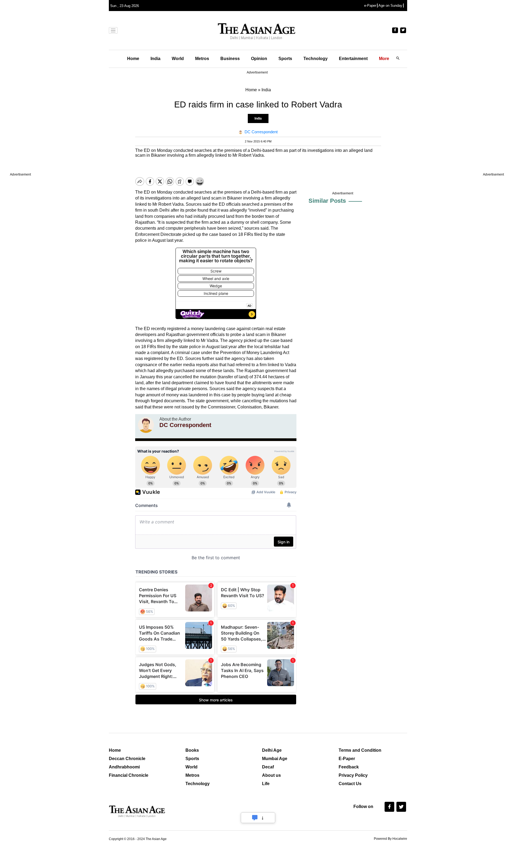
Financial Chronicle (128, 775)
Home (133, 58)
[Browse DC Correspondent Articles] (146, 425)
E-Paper (347, 758)
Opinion (259, 58)
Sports (285, 58)
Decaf (268, 767)
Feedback (349, 767)
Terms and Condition (360, 750)
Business (230, 58)
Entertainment (353, 58)
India (155, 58)
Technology (315, 58)
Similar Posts (327, 200)
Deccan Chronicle (127, 758)
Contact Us (350, 783)
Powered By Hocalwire (390, 839)
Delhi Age (272, 750)
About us (271, 775)
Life (266, 783)
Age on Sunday (390, 6)
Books (192, 750)
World (178, 58)
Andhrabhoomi (124, 767)
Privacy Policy (353, 775)
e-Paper (370, 6)
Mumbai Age (274, 758)
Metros (202, 58)
